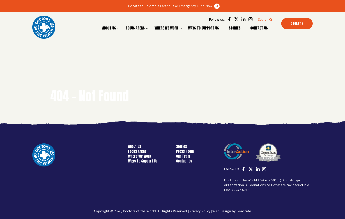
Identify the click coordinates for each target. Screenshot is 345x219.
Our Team (183, 156)
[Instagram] (249, 20)
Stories (234, 28)
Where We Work (166, 28)
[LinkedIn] (242, 20)
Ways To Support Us (203, 28)
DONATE (297, 23)
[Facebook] (228, 20)
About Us (109, 28)
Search (263, 19)
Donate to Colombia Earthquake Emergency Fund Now (170, 6)
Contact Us (259, 28)
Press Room (185, 151)
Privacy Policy (200, 211)
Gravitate (243, 211)
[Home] (43, 27)
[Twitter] (235, 20)
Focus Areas (135, 28)
